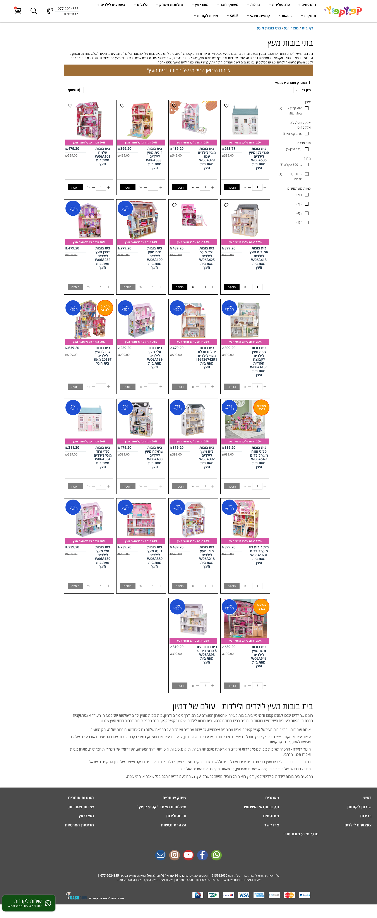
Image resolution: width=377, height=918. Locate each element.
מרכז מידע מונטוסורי (301, 833)
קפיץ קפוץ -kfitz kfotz (290, 110)
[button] (18, 11)
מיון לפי (305, 90)
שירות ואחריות (80, 806)
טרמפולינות (280, 4)
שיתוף (72, 90)
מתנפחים (308, 4)
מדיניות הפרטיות (79, 825)
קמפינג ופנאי (259, 15)
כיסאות (286, 15)
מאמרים (271, 797)
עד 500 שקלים (291, 164)
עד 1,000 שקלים (290, 176)
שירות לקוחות (207, 15)
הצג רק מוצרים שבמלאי (291, 82)
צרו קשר (271, 825)
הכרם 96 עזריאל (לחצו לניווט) (166, 875)
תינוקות (309, 15)
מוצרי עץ (201, 4)
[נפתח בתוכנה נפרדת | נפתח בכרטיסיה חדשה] (160, 855)
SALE (233, 15)
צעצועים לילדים (112, 4)
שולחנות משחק (170, 4)
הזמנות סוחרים (80, 797)
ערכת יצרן (294, 149)
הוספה (232, 187)
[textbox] (188, 745)
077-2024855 (109, 875)
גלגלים (141, 4)
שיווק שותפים (173, 797)
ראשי (367, 797)
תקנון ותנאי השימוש (261, 806)
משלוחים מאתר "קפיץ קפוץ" (160, 806)
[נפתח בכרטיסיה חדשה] (202, 855)
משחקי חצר (228, 4)
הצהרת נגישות (173, 825)
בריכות (254, 4)
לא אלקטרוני (292, 133)
